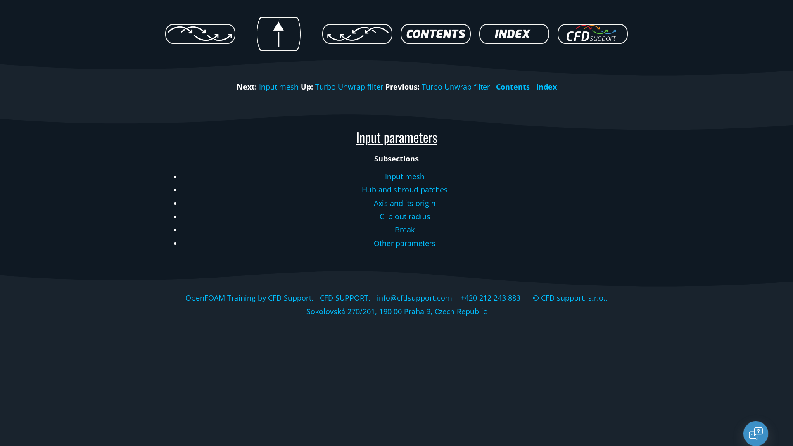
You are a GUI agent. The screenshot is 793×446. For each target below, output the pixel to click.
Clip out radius (405, 216)
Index (546, 87)
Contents (513, 87)
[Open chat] (755, 433)
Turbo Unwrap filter (349, 87)
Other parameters (405, 243)
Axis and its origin (405, 203)
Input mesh (279, 87)
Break (405, 230)
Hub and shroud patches (405, 190)
